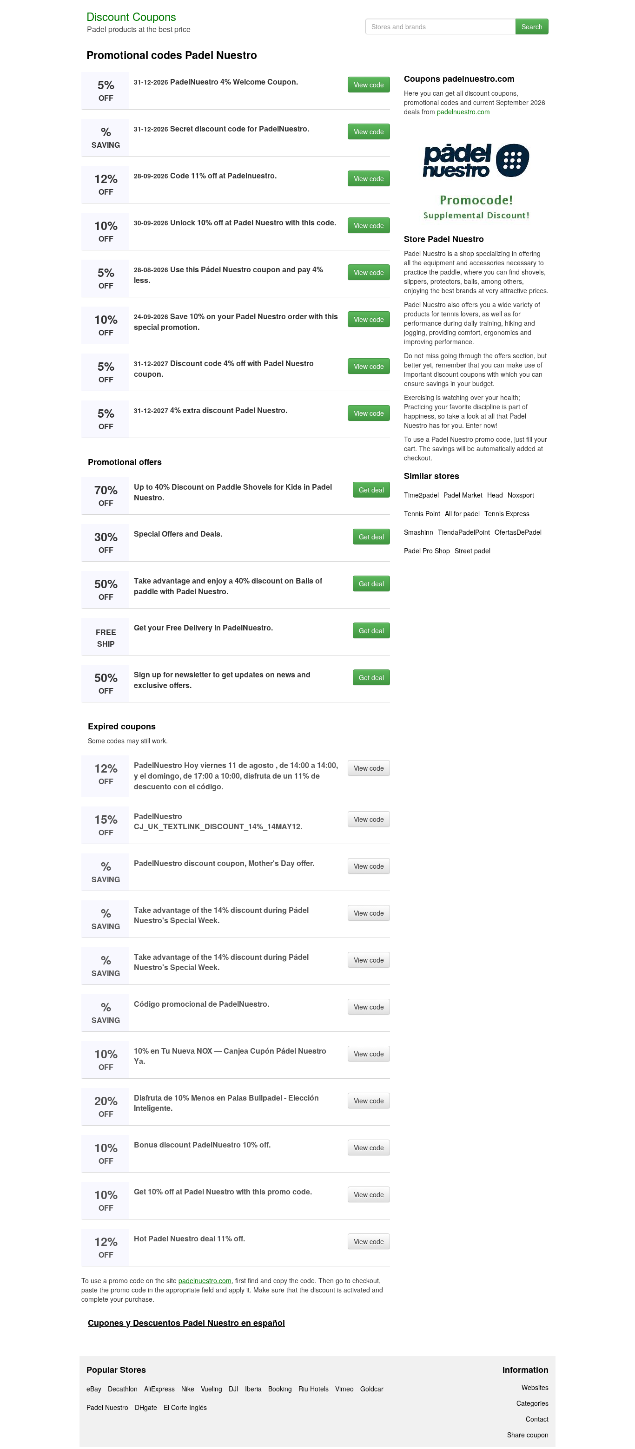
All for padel (462, 513)
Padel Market (463, 494)
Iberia (253, 1388)
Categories (532, 1403)
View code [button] (369, 84)
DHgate (146, 1407)
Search (532, 26)
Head (495, 494)
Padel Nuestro (107, 1407)
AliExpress (159, 1388)
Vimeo (344, 1388)
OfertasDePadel (518, 532)
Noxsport (521, 494)
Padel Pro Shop (427, 550)
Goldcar (372, 1388)
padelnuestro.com (205, 1280)
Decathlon (123, 1388)
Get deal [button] (371, 489)
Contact (537, 1418)
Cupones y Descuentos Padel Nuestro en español (186, 1323)
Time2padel (421, 494)
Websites (535, 1387)
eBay (93, 1388)
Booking (280, 1388)
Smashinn (418, 532)
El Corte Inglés (185, 1407)
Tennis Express (506, 513)
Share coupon (528, 1434)
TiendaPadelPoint (464, 532)
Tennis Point (422, 513)
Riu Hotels (313, 1388)
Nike (187, 1388)
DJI (233, 1388)
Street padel (472, 550)
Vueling (211, 1388)
